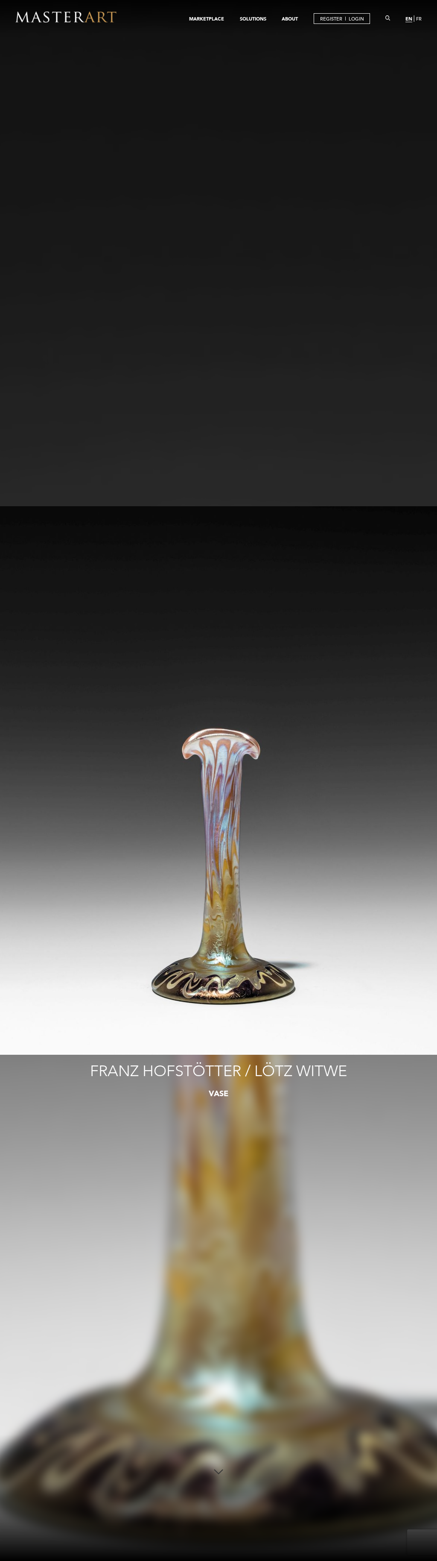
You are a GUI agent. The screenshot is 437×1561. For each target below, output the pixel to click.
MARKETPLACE (206, 19)
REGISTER (331, 19)
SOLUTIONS (253, 19)
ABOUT (290, 19)
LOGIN (356, 19)
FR (419, 19)
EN (408, 19)
